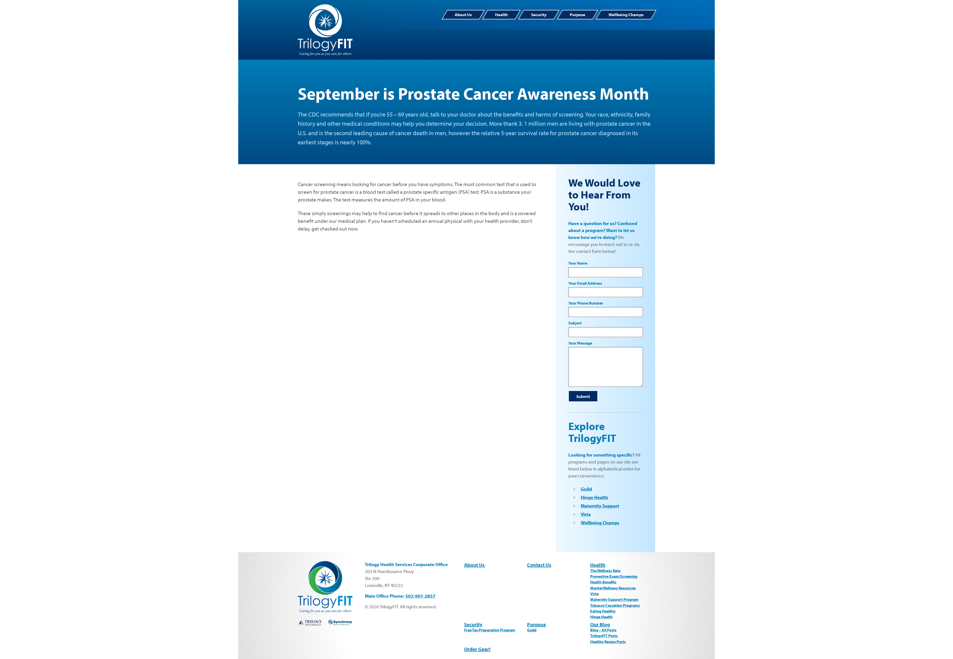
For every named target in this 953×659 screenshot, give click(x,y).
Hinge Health (594, 497)
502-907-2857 (420, 596)
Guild (586, 489)
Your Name (577, 263)
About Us (463, 14)
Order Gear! (477, 649)
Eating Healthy (602, 611)
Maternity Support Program (614, 599)
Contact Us (539, 565)
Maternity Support (600, 506)
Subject (575, 323)
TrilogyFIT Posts (604, 635)
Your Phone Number (585, 303)
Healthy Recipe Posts (608, 641)
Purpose (577, 14)
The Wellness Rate (605, 570)
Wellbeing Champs (626, 14)
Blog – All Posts (603, 629)
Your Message (580, 343)
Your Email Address (585, 283)
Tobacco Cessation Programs (615, 605)
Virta (586, 514)
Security (538, 14)
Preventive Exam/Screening (613, 576)
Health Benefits (603, 582)
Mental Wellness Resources (613, 587)
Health (501, 14)
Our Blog (600, 624)
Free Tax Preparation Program (489, 629)
